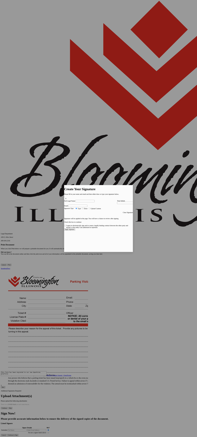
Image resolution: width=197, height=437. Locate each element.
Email (66, 206)
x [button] (65, 198)
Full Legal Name (69, 201)
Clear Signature (128, 212)
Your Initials (121, 201)
